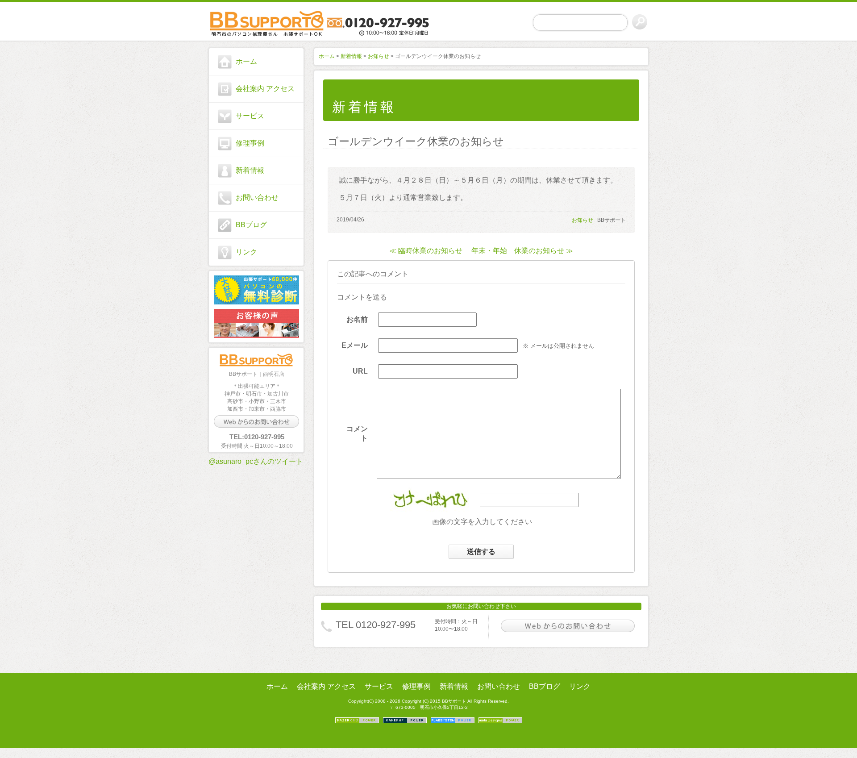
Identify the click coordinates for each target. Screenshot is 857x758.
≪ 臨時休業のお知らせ (425, 250)
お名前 (357, 319)
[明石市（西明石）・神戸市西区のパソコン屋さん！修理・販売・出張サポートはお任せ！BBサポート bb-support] (256, 23)
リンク (246, 252)
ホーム (246, 61)
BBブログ (251, 225)
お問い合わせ (257, 197)
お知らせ (378, 56)
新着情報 (250, 170)
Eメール (354, 345)
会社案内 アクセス (265, 88)
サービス (250, 116)
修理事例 (250, 143)
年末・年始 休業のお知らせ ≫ (522, 250)
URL (360, 371)
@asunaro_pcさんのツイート (255, 461)
